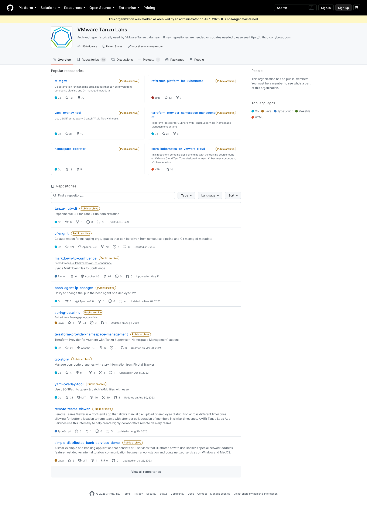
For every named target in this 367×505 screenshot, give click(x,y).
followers (89, 46)
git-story (62, 359)
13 (70, 169)
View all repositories (146, 471)
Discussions (125, 59)
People (199, 59)
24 (84, 322)
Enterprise (127, 8)
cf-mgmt (62, 233)
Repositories (93, 59)
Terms (126, 493)
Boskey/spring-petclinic (83, 317)
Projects (151, 59)
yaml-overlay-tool (69, 384)
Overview (65, 59)
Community (177, 493)
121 (71, 97)
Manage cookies (220, 493)
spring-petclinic (67, 312)
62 (109, 276)
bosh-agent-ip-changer (74, 288)
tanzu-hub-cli (66, 208)
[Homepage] (10, 7)
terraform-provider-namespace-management (91, 334)
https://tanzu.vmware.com (146, 46)
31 (70, 133)
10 (81, 133)
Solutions (48, 8)
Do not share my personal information (255, 493)
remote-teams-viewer (72, 409)
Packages (177, 59)
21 (167, 133)
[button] (186, 195)
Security (151, 493)
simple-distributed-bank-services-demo (87, 442)
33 (170, 97)
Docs (191, 493)
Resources (73, 8)
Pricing (149, 8)
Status (163, 493)
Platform (26, 8)
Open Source (100, 8)
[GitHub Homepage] (92, 494)
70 (83, 97)
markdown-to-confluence (75, 258)
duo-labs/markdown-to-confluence (90, 263)
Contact (202, 493)
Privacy (138, 493)
